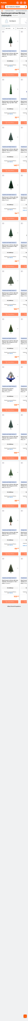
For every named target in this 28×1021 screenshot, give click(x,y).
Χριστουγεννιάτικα (9, 10)
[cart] (24, 2)
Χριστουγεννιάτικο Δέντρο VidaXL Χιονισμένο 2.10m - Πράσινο (10, 150)
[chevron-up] (25, 1016)
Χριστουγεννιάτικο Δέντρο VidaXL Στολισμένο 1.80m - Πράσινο (10, 245)
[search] (7, 7)
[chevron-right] (17, 41)
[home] (4, 4)
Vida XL (11, 161)
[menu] (2, 6)
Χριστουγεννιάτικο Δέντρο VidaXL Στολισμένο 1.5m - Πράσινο (10, 581)
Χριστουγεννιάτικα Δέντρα (22, 10)
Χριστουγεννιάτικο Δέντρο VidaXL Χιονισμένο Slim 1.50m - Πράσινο (10, 54)
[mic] (25, 7)
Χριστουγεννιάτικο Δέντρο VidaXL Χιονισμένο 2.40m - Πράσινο (10, 437)
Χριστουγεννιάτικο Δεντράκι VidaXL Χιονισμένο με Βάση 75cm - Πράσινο (10, 389)
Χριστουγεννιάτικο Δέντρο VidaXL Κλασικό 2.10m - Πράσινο (10, 533)
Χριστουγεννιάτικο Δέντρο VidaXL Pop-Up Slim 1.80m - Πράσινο (10, 102)
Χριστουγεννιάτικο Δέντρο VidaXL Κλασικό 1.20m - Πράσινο (10, 198)
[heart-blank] (3, 32)
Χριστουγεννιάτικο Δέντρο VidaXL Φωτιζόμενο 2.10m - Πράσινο (10, 341)
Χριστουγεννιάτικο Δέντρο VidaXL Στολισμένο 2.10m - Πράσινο (10, 293)
